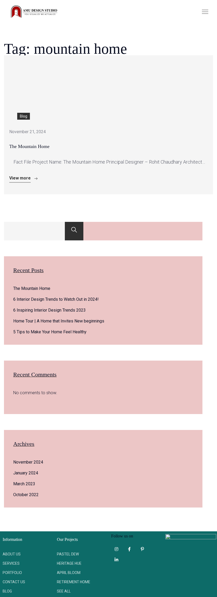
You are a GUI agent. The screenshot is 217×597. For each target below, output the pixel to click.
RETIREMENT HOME (73, 582)
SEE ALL (64, 591)
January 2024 (25, 472)
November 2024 (28, 462)
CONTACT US (14, 582)
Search (74, 231)
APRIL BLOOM (68, 573)
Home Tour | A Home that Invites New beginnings (58, 321)
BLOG (7, 591)
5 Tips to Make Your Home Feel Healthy (50, 331)
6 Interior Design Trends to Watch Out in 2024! (56, 299)
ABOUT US (12, 554)
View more (20, 178)
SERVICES (11, 563)
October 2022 (26, 494)
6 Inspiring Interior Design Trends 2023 (49, 310)
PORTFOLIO (12, 573)
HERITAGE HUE (69, 563)
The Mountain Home (31, 288)
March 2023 (24, 483)
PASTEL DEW (68, 554)
